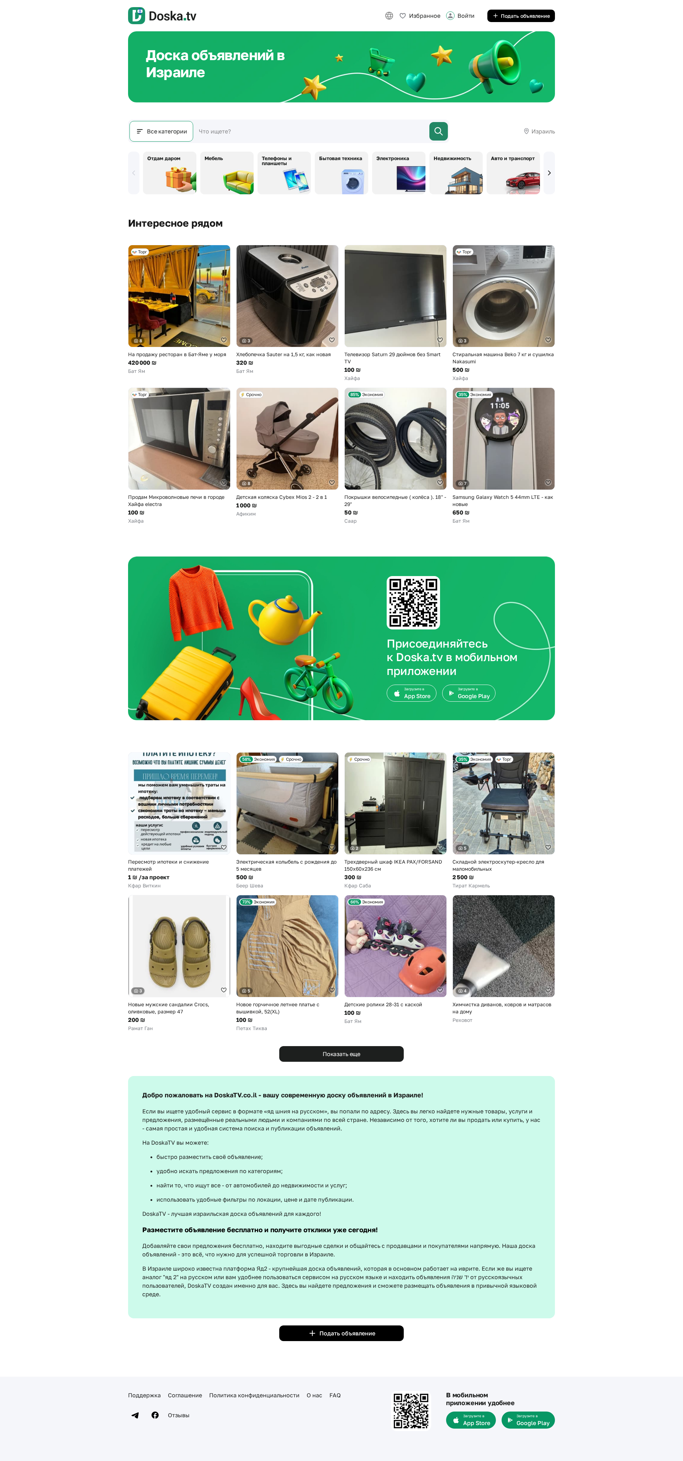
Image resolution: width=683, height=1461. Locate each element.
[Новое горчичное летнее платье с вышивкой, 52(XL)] (287, 963)
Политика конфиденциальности (254, 1395)
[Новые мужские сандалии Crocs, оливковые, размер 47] (179, 963)
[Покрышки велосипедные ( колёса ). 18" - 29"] (395, 455)
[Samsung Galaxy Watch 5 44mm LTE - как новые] (503, 455)
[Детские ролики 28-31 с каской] (395, 960)
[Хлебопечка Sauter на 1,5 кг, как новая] (287, 310)
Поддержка (144, 1395)
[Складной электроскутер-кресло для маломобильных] (503, 820)
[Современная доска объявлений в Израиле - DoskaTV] (162, 15)
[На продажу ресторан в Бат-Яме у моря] (179, 310)
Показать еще (341, 1053)
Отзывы (179, 1415)
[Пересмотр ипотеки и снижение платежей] (179, 820)
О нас (314, 1395)
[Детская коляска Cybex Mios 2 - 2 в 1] (287, 452)
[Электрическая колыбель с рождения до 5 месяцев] (287, 820)
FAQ (335, 1395)
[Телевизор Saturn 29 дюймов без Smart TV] (395, 313)
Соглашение (185, 1395)
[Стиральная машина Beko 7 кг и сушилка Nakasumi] (503, 313)
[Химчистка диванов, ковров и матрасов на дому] (503, 959)
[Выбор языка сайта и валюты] (389, 15)
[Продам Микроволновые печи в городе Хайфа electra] (179, 455)
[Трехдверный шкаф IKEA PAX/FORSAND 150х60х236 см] (395, 820)
